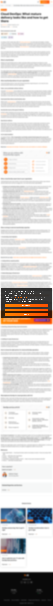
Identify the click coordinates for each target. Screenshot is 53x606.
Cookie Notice (19, 297)
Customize (26, 314)
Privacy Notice (30, 297)
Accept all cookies (26, 305)
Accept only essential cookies (26, 309)
